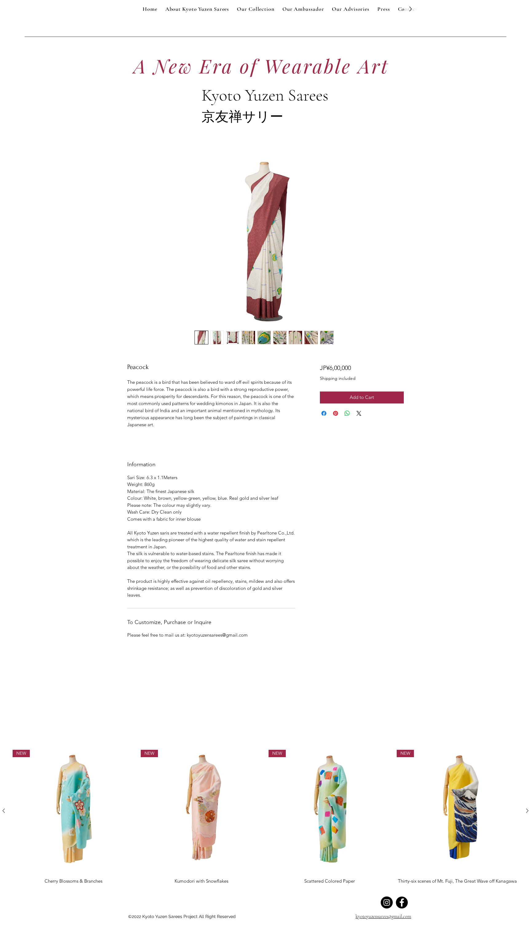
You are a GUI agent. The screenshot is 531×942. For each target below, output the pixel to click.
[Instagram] (387, 902)
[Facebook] (402, 902)
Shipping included (338, 378)
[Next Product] (527, 810)
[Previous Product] (3, 810)
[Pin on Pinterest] (335, 413)
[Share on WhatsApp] (347, 413)
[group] (265, 817)
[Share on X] (359, 413)
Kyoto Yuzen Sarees (265, 95)
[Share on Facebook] (324, 413)
